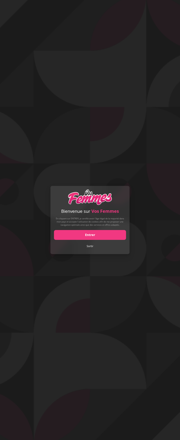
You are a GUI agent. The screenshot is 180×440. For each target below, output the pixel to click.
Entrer (90, 235)
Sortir (90, 246)
